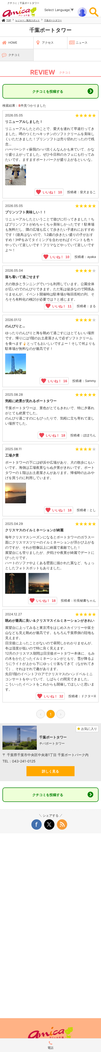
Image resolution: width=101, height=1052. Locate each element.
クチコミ (14, 55)
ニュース (82, 42)
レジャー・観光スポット (27, 20)
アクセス (48, 42)
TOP (8, 20)
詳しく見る (50, 771)
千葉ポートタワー (53, 20)
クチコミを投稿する (47, 91)
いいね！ (51, 192)
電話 (50, 1048)
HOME (12, 42)
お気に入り (88, 729)
